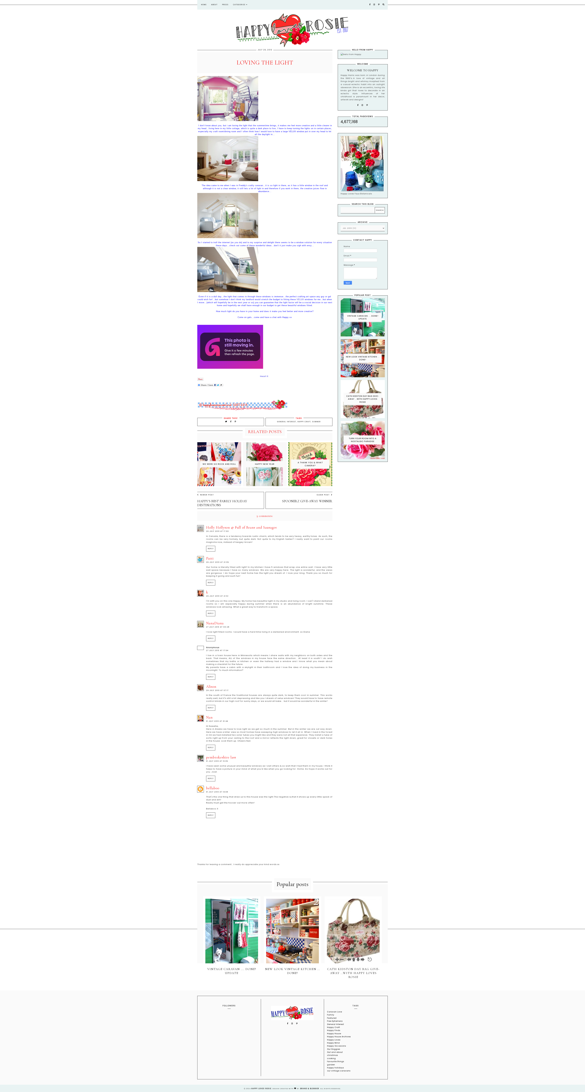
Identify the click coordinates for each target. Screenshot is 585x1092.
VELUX (300, 299)
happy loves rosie (261, 1088)
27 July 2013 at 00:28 (217, 627)
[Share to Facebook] (231, 421)
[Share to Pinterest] (235, 421)
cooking (331, 1058)
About (214, 5)
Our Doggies (333, 1049)
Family (330, 1014)
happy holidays (335, 1067)
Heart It (264, 376)
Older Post (323, 495)
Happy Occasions (336, 1046)
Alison (211, 686)
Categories (239, 5)
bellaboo (212, 788)
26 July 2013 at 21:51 (217, 596)
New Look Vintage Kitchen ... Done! (362, 358)
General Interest (286, 422)
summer (316, 422)
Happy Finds (333, 1030)
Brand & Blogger (309, 1088)
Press (225, 5)
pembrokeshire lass (221, 757)
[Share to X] (226, 421)
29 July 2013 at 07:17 (217, 690)
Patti (210, 558)
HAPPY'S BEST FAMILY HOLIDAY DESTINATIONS (222, 503)
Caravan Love (334, 1011)
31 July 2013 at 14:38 (217, 792)
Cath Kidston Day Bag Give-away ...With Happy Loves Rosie (362, 399)
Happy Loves (333, 1039)
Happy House (334, 1033)
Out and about (335, 1052)
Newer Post (207, 495)
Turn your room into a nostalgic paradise (362, 440)
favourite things (335, 1061)
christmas (332, 1055)
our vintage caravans (339, 1070)
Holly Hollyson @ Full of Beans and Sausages (241, 527)
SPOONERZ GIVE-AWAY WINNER (307, 501)
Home (204, 5)
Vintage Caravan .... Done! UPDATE (362, 317)
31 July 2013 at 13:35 (217, 761)
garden (331, 1064)
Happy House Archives (339, 1036)
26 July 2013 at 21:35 (217, 562)
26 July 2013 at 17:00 (217, 531)
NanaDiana (215, 623)
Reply (211, 549)
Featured (332, 1018)
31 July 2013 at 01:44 (217, 721)
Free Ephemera (335, 1021)
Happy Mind (333, 1043)
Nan (209, 717)
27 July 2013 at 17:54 (217, 650)
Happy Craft (304, 422)
